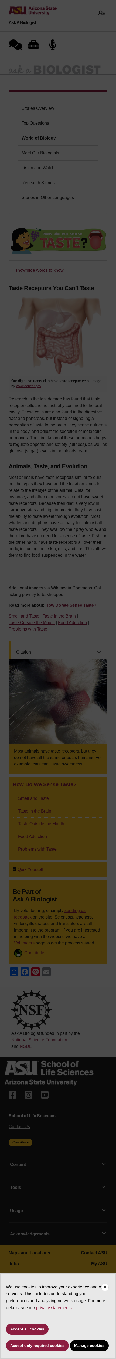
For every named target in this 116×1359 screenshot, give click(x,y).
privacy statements (54, 1307)
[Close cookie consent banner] (105, 1287)
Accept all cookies (27, 1329)
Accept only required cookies (37, 1345)
